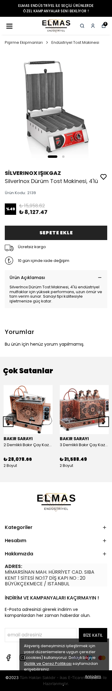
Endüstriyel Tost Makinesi (75, 42)
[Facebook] (8, 657)
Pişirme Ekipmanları (24, 42)
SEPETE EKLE (56, 232)
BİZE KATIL (93, 635)
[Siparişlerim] (92, 25)
